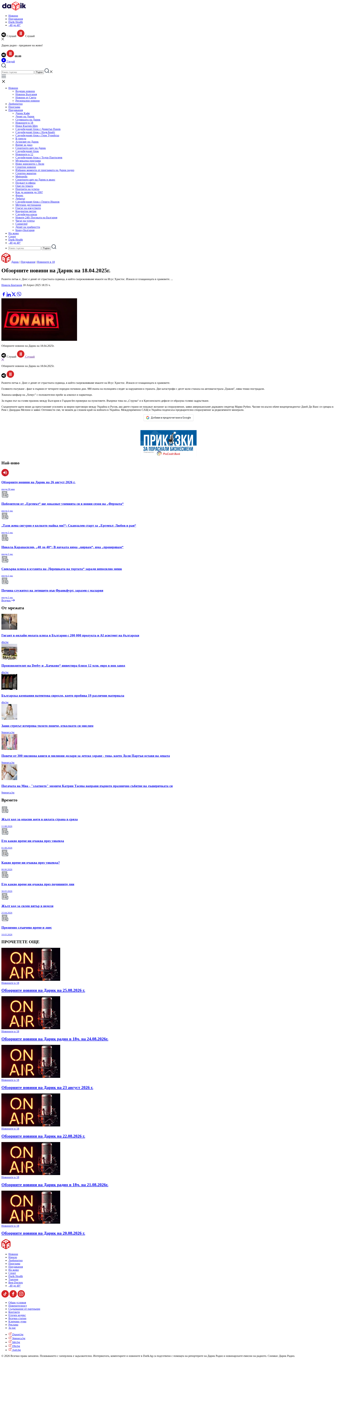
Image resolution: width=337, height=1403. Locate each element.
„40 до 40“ (14, 25)
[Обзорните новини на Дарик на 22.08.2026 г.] (30, 1125)
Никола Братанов (11, 285)
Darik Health (15, 22)
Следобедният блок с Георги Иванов (37, 201)
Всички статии (17, 1318)
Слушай (29, 356)
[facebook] (4, 295)
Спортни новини (25, 166)
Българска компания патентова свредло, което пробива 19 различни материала (62, 695)
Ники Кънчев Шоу (26, 125)
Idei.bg (16, 1342)
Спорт (12, 236)
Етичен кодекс (17, 1315)
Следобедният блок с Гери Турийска (37, 135)
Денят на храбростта (27, 226)
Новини (13, 15)
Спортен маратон (25, 173)
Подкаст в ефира (25, 182)
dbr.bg (4, 642)
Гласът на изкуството (28, 208)
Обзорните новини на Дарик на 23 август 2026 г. (47, 1087)
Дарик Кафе (22, 113)
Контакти (14, 1312)
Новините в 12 (24, 154)
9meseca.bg (7, 732)
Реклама (13, 1324)
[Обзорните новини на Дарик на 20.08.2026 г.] (30, 1222)
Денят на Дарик (24, 116)
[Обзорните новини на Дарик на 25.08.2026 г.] (30, 979)
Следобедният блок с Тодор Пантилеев (38, 157)
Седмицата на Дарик (27, 119)
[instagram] (21, 1296)
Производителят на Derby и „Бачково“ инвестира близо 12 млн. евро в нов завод (63, 665)
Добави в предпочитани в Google (171, 417)
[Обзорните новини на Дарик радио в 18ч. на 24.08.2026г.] (30, 1028)
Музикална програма (28, 160)
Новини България (26, 94)
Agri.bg (16, 1349)
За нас (12, 1327)
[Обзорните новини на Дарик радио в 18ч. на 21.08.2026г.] (30, 1174)
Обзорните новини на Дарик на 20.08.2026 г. (43, 1233)
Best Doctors (15, 1282)
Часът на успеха (25, 220)
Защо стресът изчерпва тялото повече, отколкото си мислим (47, 726)
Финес (19, 195)
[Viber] (4, 290)
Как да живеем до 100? (29, 192)
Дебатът (20, 198)
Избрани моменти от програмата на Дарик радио (44, 170)
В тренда (20, 138)
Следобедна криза (26, 214)
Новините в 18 (24, 122)
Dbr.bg (16, 1346)
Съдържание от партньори (24, 1308)
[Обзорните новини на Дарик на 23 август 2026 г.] (30, 1076)
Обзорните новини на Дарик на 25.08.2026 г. (43, 990)
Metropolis (21, 176)
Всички (6, 600)
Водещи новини (25, 91)
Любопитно (15, 103)
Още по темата (24, 185)
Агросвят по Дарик (27, 141)
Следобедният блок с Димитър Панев (38, 129)
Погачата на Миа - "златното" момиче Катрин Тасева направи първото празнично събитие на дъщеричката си (87, 786)
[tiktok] (5, 1296)
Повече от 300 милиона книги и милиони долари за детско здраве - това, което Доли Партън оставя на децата (85, 756)
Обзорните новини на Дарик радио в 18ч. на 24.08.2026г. (54, 1039)
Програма (14, 106)
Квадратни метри (25, 211)
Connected (21, 223)
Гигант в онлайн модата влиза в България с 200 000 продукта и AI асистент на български (70, 635)
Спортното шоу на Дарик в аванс (35, 179)
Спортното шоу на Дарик (30, 148)
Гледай (10, 61)
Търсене (13, 1279)
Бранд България (24, 230)
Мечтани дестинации (28, 204)
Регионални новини (27, 100)
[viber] (19, 295)
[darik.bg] (14, 9)
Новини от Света (25, 97)
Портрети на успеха (27, 189)
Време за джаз (23, 144)
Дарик (15, 261)
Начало (12, 1257)
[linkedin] (9, 295)
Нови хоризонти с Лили (29, 163)
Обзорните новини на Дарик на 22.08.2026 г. (43, 1136)
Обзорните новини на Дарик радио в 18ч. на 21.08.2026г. (54, 1184)
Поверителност (17, 1305)
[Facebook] (14, 290)
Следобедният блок (27, 151)
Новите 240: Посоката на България (36, 217)
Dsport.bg (17, 1334)
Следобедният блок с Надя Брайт (35, 132)
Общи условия (17, 1302)
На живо (13, 233)
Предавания (15, 18)
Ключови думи (17, 1321)
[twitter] (14, 295)
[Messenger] (9, 290)
